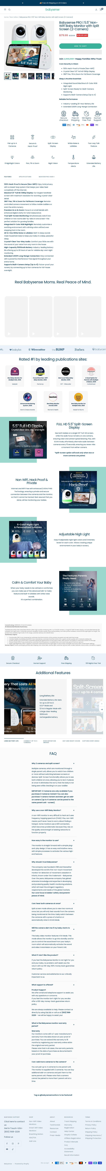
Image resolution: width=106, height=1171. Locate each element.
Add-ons (32, 1141)
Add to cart (80, 46)
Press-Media (55, 1135)
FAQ (66, 1145)
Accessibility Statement (69, 1150)
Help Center (69, 1131)
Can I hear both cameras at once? (46, 903)
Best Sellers (14, 17)
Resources (54, 1128)
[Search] (9, 10)
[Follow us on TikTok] (13, 1149)
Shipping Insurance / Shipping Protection (93, 1136)
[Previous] (102, 704)
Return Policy (90, 1128)
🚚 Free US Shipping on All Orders (53, 3)
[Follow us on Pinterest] (18, 1143)
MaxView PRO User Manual (49, 177)
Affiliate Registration (72, 1138)
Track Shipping (70, 1121)
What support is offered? (42, 985)
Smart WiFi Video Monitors (36, 1129)
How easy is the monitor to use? (45, 840)
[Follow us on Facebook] (7, 1143)
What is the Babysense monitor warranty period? (49, 1024)
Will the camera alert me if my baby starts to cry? (51, 929)
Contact (53, 1132)
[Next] (102, 709)
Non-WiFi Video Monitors (35, 1122)
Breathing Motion (36, 1134)
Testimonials (55, 1125)
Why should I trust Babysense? (45, 862)
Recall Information (71, 1155)
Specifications (25, 177)
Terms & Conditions (93, 1121)
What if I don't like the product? (45, 955)
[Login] (96, 10)
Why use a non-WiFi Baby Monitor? (46, 810)
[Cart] (101, 10)
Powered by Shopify (22, 1164)
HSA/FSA (32, 1137)
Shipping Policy (91, 1132)
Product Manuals (71, 1142)
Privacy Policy (90, 1125)
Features (7, 177)
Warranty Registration (69, 1126)
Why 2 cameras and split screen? (46, 763)
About (52, 1121)
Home (6, 17)
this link (48, 1012)
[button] (80, 52)
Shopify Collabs (70, 1135)
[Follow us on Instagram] (13, 1143)
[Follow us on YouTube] (7, 1149)
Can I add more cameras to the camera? (49, 1062)
